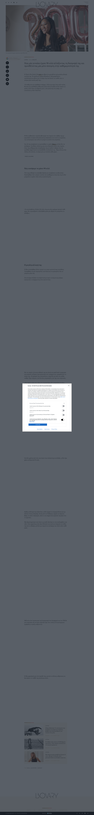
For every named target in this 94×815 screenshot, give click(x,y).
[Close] (69, 386)
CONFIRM (37, 424)
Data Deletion (40, 429)
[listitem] (47, 403)
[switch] (63, 406)
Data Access (47, 429)
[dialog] (47, 407)
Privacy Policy (54, 429)
